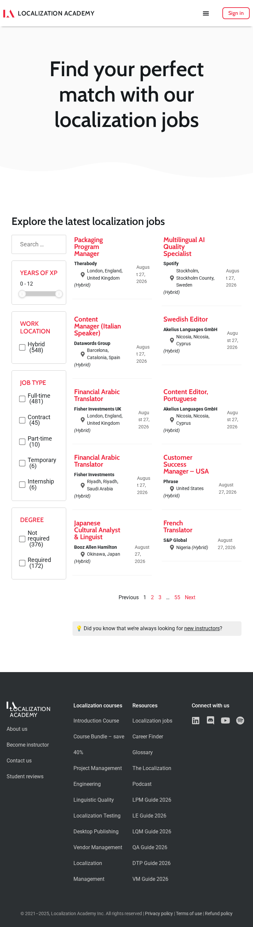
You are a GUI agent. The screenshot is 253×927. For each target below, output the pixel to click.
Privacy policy (159, 913)
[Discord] (211, 720)
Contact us (19, 760)
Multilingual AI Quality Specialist (184, 246)
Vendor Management (97, 847)
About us (17, 729)
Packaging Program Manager (88, 246)
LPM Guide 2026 (151, 800)
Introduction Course (96, 721)
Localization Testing (97, 816)
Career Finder (147, 736)
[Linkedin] (196, 720)
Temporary (42, 463)
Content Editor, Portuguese (185, 395)
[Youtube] (225, 720)
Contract (39, 420)
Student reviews (25, 776)
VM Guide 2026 (150, 879)
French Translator (177, 526)
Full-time (39, 399)
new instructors (202, 628)
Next (190, 597)
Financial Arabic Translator (97, 395)
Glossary (142, 752)
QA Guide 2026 (149, 847)
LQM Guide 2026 (151, 831)
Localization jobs (152, 721)
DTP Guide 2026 (151, 863)
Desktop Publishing (96, 831)
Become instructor (28, 745)
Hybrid (36, 347)
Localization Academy (56, 13)
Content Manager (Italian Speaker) (97, 326)
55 (177, 597)
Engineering (87, 784)
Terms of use (189, 913)
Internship (41, 484)
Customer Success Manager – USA (186, 464)
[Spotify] (240, 720)
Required (39, 563)
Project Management (97, 768)
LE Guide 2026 (149, 816)
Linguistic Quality (93, 800)
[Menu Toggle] (206, 13)
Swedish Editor (185, 319)
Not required (38, 539)
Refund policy (219, 913)
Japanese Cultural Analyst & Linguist (97, 530)
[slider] (22, 294)
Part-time (40, 442)
